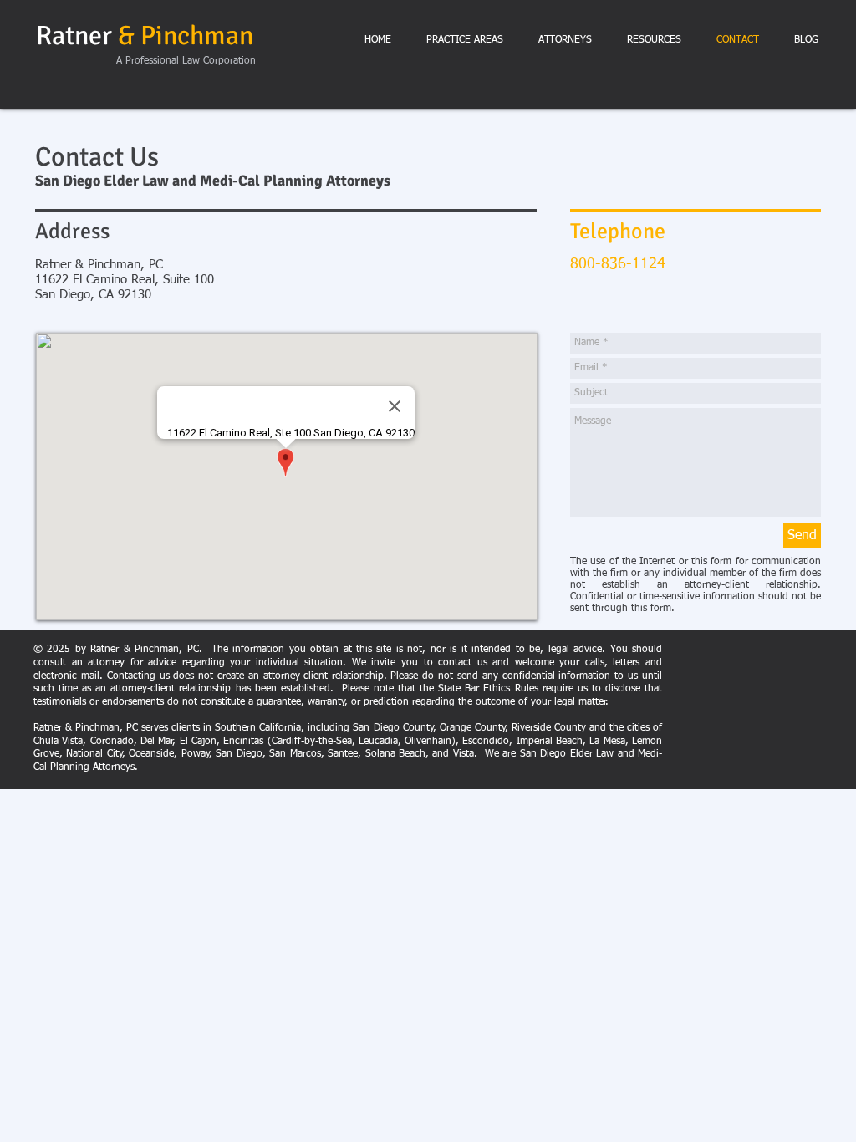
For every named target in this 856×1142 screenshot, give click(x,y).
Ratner (144, 35)
